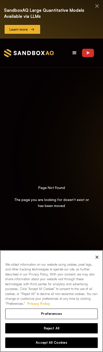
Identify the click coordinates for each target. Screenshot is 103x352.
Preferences (51, 314)
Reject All (51, 328)
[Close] (97, 257)
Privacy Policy (38, 304)
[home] (29, 53)
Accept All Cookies (51, 342)
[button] (74, 52)
